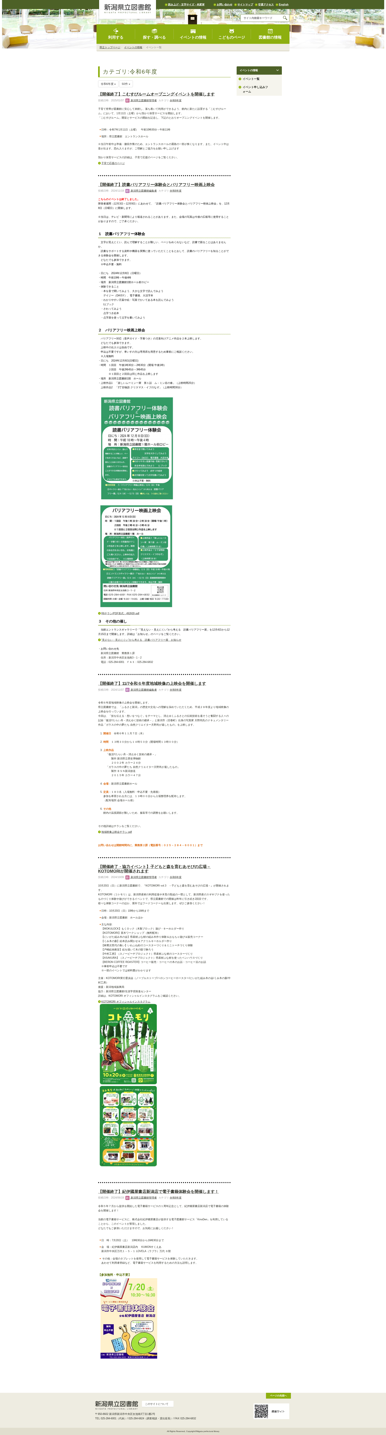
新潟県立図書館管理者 (143, 100)
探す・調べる (154, 37)
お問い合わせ (224, 4)
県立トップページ (110, 47)
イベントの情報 (193, 37)
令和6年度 (176, 100)
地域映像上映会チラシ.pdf (116, 831)
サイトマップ (245, 4)
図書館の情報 (270, 37)
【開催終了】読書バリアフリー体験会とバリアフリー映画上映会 (156, 184)
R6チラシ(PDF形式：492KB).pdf (120, 613)
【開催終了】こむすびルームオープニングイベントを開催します (156, 94)
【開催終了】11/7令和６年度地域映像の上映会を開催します (152, 683)
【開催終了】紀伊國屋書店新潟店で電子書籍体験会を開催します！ (158, 1191)
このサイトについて (156, 1403)
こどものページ (231, 37)
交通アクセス (266, 4)
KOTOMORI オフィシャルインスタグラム (125, 1001)
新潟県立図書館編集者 (143, 190)
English (283, 4)
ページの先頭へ (278, 1395)
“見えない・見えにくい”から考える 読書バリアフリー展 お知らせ (141, 639)
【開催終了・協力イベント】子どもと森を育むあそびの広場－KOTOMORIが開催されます (154, 868)
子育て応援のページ (113, 163)
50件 (125, 83)
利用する (115, 37)
